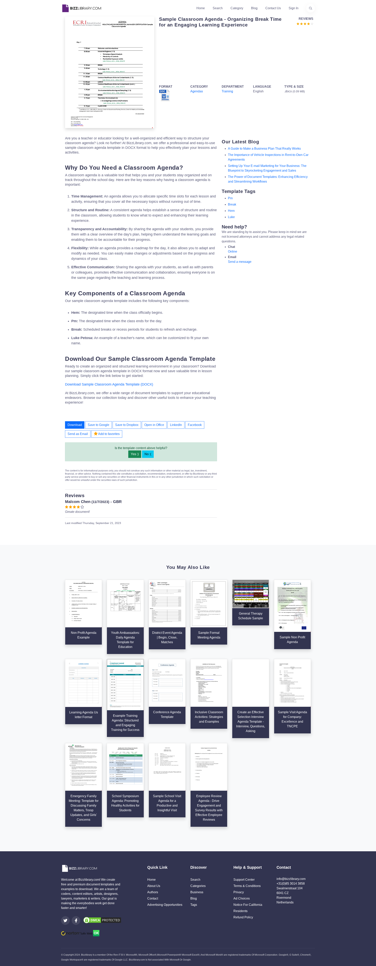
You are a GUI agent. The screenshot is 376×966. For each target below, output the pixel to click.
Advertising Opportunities (164, 904)
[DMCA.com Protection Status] (102, 920)
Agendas (196, 91)
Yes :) (135, 454)
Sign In (293, 8)
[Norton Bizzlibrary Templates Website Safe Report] (80, 933)
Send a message (239, 261)
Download (75, 425)
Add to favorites (109, 434)
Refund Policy (243, 917)
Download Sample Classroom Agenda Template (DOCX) (109, 384)
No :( (148, 454)
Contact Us (273, 8)
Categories (198, 886)
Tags (193, 904)
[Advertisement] (235, 55)
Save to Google (98, 425)
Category (236, 8)
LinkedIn (176, 425)
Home (200, 8)
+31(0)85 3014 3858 (291, 883)
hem (231, 210)
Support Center (244, 879)
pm (230, 198)
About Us (153, 886)
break (232, 204)
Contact (152, 898)
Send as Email (78, 434)
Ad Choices (241, 898)
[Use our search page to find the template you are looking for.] (310, 8)
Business (196, 892)
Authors (152, 892)
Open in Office (154, 425)
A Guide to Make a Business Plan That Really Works (264, 148)
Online (232, 251)
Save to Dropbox (126, 425)
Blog (254, 8)
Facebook (195, 425)
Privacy (238, 892)
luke (231, 217)
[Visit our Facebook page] (76, 920)
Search (218, 8)
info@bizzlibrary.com (291, 878)
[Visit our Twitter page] (65, 920)
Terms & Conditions (247, 886)
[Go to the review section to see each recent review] (304, 23)
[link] (65, 920)
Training (227, 91)
